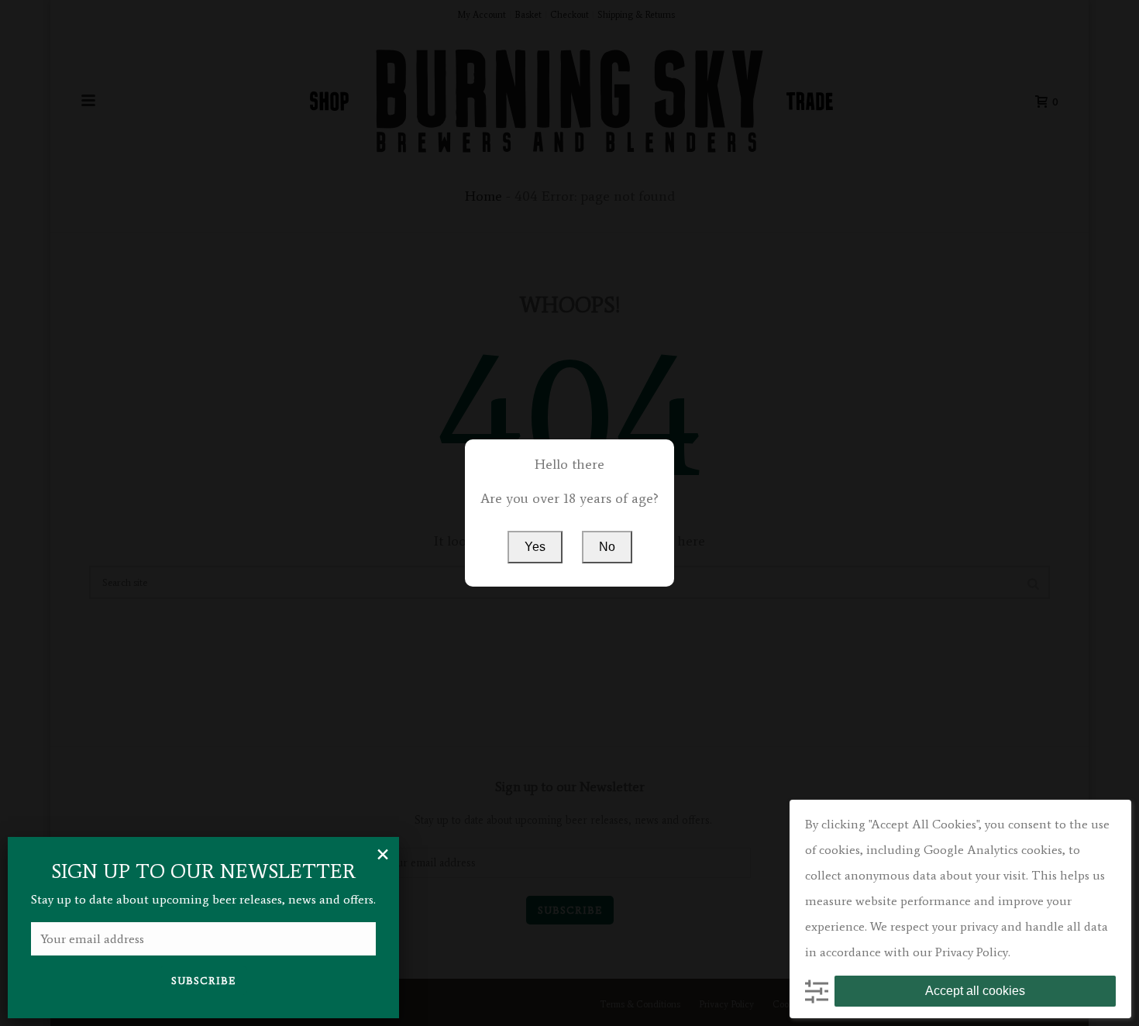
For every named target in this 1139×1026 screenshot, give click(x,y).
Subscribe (203, 980)
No (607, 546)
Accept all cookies (975, 990)
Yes (535, 546)
